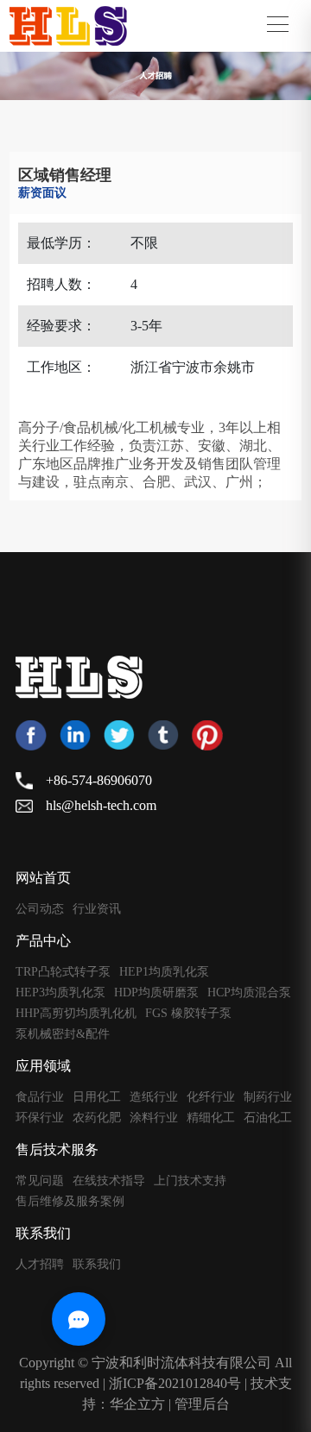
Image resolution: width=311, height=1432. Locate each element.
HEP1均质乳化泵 (164, 972)
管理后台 (202, 1404)
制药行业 (268, 1097)
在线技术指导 (109, 1181)
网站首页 (43, 877)
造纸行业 (154, 1097)
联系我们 (43, 1233)
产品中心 (43, 940)
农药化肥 (97, 1118)
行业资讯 (97, 909)
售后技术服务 (57, 1149)
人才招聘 (40, 1265)
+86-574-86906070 (99, 780)
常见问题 (40, 1181)
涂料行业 (154, 1118)
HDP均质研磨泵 (156, 993)
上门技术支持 (190, 1181)
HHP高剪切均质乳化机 (76, 1014)
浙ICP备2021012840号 (175, 1383)
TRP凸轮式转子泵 (63, 972)
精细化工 (211, 1118)
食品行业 (40, 1097)
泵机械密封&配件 (63, 1034)
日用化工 (97, 1097)
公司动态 (40, 909)
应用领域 (43, 1065)
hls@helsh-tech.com (101, 805)
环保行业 (40, 1118)
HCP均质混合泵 (249, 993)
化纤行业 (211, 1097)
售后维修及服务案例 (70, 1202)
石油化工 (268, 1118)
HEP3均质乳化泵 (60, 993)
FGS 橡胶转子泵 (188, 1014)
